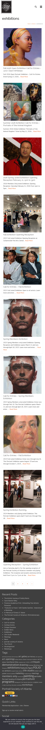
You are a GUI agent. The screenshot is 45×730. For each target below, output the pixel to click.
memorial (20, 676)
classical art (22, 662)
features (24, 667)
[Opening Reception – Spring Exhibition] (22, 543)
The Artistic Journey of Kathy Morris (17, 598)
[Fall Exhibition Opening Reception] (22, 213)
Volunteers (14, 685)
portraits (37, 676)
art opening (39, 656)
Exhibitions (8, 632)
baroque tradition (32, 659)
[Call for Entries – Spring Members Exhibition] (22, 375)
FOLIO (37, 667)
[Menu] (41, 7)
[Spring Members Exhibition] (22, 318)
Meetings (7, 637)
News (6, 639)
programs (8, 682)
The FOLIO (8, 644)
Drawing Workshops (34, 665)
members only (9, 676)
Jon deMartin (6, 671)
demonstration (10, 664)
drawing (23, 664)
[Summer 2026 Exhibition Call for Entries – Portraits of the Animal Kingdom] (22, 102)
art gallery (23, 656)
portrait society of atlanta (13, 642)
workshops (27, 684)
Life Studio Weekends (11, 634)
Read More (24, 77)
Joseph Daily (14, 671)
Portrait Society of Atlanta (12, 679)
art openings (8, 659)
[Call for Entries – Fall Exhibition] (22, 266)
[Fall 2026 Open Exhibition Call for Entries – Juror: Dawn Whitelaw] (22, 47)
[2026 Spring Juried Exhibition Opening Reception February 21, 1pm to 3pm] (22, 156)
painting (29, 676)
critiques (35, 661)
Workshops (8, 649)
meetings (35, 673)
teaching (8, 685)
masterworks (27, 673)
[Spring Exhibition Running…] (22, 489)
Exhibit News (8, 630)
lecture (21, 671)
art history (31, 656)
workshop (19, 685)
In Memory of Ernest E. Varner (14, 613)
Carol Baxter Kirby (10, 601)
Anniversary (15, 656)
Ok (23, 727)
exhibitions (14, 667)
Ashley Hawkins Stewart (21, 659)
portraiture (28, 679)
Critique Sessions (10, 627)
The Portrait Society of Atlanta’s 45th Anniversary (21, 615)
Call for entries (9, 622)
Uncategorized (9, 646)
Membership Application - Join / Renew (15, 705)
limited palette (11, 673)
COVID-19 (28, 662)
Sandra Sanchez (28, 682)
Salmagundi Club (19, 682)
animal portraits (6, 656)
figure (30, 668)
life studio (28, 670)
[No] (42, 723)
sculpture (36, 682)
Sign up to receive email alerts (12, 710)
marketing (19, 673)
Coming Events (9, 625)
